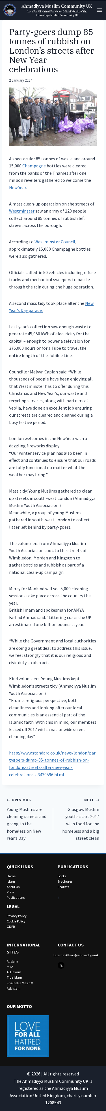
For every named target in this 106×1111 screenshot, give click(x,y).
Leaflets (63, 887)
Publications (16, 897)
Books (62, 876)
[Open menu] (99, 10)
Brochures (65, 881)
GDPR (11, 926)
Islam (11, 881)
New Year (17, 187)
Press (10, 892)
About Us (13, 887)
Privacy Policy (17, 916)
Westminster (21, 211)
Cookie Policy (16, 921)
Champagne (34, 166)
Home (11, 876)
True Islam (14, 977)
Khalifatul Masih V (20, 983)
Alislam (12, 961)
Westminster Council (54, 241)
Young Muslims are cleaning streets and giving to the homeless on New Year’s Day (26, 819)
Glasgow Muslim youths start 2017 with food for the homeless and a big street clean (80, 819)
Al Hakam (14, 972)
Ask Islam (14, 988)
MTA (10, 967)
